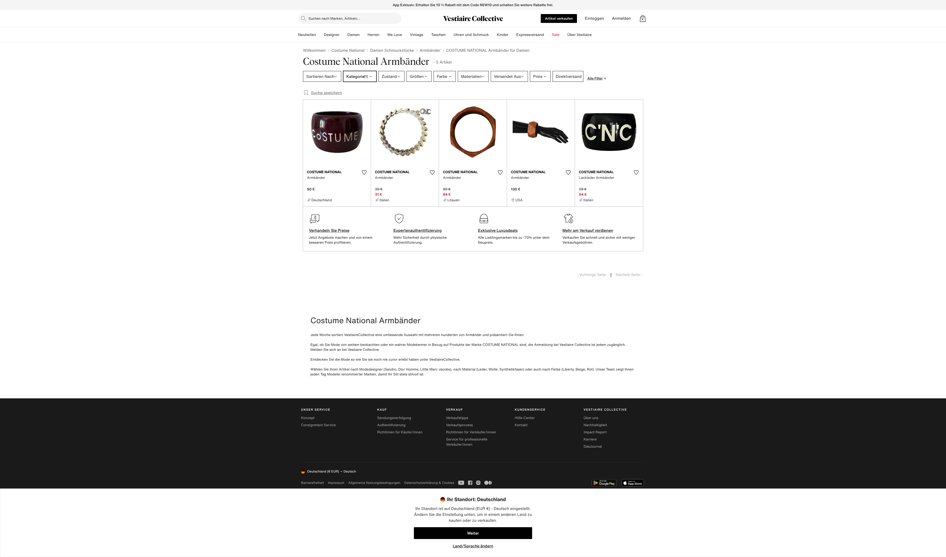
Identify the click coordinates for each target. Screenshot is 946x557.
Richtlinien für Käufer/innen (399, 432)
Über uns (591, 418)
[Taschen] (450, 35)
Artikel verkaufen (559, 18)
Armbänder (430, 50)
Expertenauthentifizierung (417, 230)
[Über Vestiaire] (596, 35)
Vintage (416, 34)
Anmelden (621, 18)
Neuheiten (307, 34)
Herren (373, 34)
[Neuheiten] (320, 35)
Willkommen (314, 50)
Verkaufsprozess (459, 425)
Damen (353, 34)
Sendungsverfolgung (394, 418)
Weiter (473, 533)
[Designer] (343, 35)
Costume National (348, 50)
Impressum (336, 482)
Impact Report (595, 432)
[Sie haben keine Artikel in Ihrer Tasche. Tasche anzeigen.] (642, 18)
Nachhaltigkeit (595, 425)
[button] (642, 18)
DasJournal (593, 446)
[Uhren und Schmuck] (493, 35)
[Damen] (364, 35)
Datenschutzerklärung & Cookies (429, 482)
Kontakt (521, 425)
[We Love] (406, 35)
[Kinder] (512, 35)
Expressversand (530, 34)
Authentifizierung (391, 425)
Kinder (502, 34)
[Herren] (383, 35)
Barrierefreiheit (312, 482)
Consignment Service (318, 425)
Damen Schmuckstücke (392, 50)
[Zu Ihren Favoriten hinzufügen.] (364, 172)
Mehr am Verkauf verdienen (587, 230)
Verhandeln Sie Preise (329, 230)
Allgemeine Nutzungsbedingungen (374, 482)
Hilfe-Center (525, 418)
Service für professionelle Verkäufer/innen (466, 442)
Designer (331, 34)
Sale (555, 34)
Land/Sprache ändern (473, 546)
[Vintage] (427, 35)
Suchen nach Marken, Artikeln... (334, 18)
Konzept (308, 418)
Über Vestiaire (579, 34)
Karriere (590, 439)
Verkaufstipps (457, 418)
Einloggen (594, 18)
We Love (394, 34)
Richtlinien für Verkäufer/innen (471, 432)
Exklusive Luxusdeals (498, 230)
